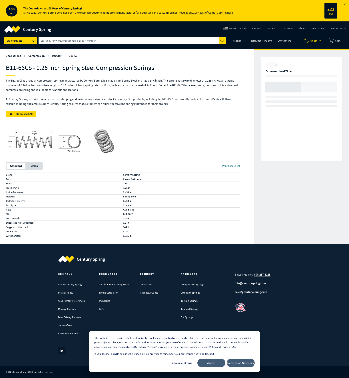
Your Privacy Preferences (71, 300)
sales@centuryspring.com (251, 292)
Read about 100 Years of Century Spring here (206, 13)
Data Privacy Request (69, 317)
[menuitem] (335, 41)
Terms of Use (65, 325)
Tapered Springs (189, 309)
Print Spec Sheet (231, 165)
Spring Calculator (108, 292)
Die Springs (187, 317)
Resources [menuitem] (336, 28)
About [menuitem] (302, 28)
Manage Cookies (67, 309)
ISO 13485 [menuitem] (287, 28)
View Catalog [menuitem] (318, 28)
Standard (16, 166)
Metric (34, 166)
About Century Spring (70, 284)
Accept (211, 362)
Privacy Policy (65, 292)
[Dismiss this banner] (345, 4)
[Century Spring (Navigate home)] (81, 259)
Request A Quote (149, 292)
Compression (36, 56)
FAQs (101, 309)
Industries (104, 300)
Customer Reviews (68, 333)
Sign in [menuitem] (237, 41)
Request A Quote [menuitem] (261, 41)
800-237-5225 (262, 274)
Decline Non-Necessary (240, 362)
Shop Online (13, 56)
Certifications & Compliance (114, 284)
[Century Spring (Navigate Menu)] (28, 27)
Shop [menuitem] (313, 41)
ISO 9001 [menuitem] (273, 29)
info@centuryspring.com (250, 283)
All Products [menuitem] (14, 41)
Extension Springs (190, 292)
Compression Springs (192, 284)
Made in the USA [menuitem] (237, 28)
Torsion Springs (189, 300)
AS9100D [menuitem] (258, 29)
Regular (56, 56)
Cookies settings (182, 362)
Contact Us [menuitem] (284, 41)
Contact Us (146, 284)
